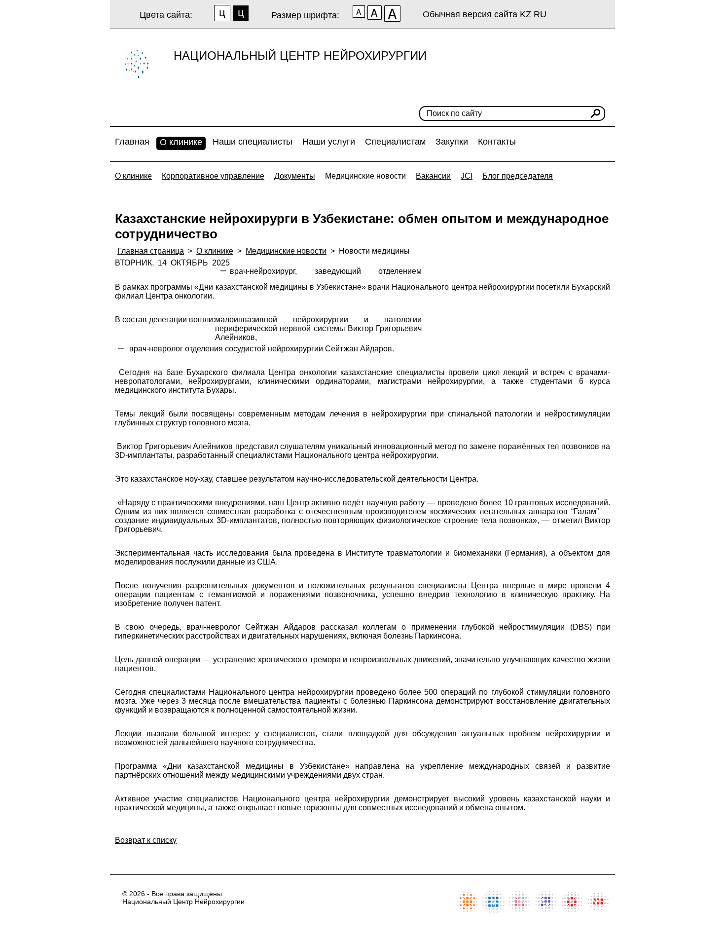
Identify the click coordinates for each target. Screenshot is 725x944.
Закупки (451, 142)
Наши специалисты (252, 142)
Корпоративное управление (213, 176)
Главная (132, 142)
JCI (466, 176)
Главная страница (150, 251)
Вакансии (433, 176)
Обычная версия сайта (470, 14)
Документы (294, 176)
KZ (525, 14)
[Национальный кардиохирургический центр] (493, 911)
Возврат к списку (146, 840)
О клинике (181, 142)
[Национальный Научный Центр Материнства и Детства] (520, 911)
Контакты (497, 142)
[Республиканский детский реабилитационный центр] (467, 911)
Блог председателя (517, 176)
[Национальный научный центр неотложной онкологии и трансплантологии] (572, 911)
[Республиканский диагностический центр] (546, 911)
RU (540, 14)
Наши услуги (328, 142)
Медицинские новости (365, 176)
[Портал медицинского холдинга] (598, 911)
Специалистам (395, 142)
